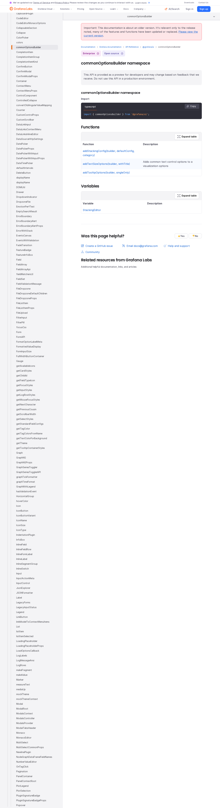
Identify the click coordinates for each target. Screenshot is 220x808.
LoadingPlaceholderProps (30, 646)
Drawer (20, 192)
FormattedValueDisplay (28, 346)
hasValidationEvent (26, 491)
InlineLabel (21, 559)
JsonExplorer (23, 588)
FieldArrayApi (23, 269)
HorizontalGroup (25, 496)
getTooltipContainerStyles (30, 448)
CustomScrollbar (25, 119)
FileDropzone (23, 288)
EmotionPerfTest (25, 206)
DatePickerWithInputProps (30, 158)
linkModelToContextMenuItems (32, 621)
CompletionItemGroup (28, 57)
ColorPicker (22, 37)
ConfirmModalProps (27, 76)
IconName (21, 520)
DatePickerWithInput (27, 153)
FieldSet (20, 279)
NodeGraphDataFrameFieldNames (34, 757)
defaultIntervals (24, 168)
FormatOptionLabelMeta (29, 341)
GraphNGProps (24, 462)
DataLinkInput (23, 124)
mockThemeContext (27, 699)
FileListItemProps (25, 308)
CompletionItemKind (27, 61)
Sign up (204, 9)
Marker (20, 679)
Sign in (189, 9)
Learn (113, 9)
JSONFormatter (24, 592)
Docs (126, 9)
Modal (19, 703)
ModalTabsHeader (26, 728)
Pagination (22, 771)
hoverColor (22, 501)
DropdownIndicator (26, 197)
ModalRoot (22, 708)
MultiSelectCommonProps (30, 747)
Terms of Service (41, 2)
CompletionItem (24, 52)
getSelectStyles (24, 419)
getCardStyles (24, 370)
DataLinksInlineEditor (27, 134)
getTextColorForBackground (31, 438)
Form (18, 332)
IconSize (20, 525)
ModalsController (25, 718)
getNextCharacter (26, 404)
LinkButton (22, 617)
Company (138, 9)
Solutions (65, 9)
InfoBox (20, 539)
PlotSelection (23, 790)
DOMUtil (20, 187)
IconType (21, 530)
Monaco (20, 732)
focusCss (21, 327)
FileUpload (22, 312)
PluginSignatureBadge (28, 795)
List (18, 626)
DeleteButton (23, 172)
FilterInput (21, 317)
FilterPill (20, 322)
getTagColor (23, 428)
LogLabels (21, 655)
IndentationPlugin (25, 534)
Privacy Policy (62, 2)
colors (19, 42)
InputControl (23, 583)
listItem (20, 631)
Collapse (20, 32)
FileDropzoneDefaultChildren (31, 293)
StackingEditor (92, 210)
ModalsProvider (24, 723)
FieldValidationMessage (28, 283)
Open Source (95, 9)
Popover (20, 805)
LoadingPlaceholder (26, 641)
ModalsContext (24, 713)
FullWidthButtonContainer (30, 356)
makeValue (21, 674)
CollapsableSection (26, 28)
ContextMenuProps (26, 90)
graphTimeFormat (25, 481)
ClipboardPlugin (24, 13)
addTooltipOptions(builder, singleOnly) (106, 172)
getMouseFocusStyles (28, 399)
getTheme (21, 443)
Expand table (189, 136)
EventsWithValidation (27, 240)
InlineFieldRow (23, 549)
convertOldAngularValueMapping (34, 105)
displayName (23, 177)
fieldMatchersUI (24, 274)
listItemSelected (24, 636)
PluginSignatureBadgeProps (31, 800)
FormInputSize (23, 351)
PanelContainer (24, 776)
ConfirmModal (23, 71)
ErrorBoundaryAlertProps (29, 225)
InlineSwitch (22, 568)
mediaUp (21, 689)
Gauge (19, 361)
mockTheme (22, 694)
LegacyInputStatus (26, 607)
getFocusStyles (24, 385)
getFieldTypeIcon (25, 380)
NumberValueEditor (26, 761)
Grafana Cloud (45, 9)
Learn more (141, 2)
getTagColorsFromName (29, 433)
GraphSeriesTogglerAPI (28, 472)
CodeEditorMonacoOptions (31, 23)
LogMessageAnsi (25, 660)
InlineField (21, 544)
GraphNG (21, 457)
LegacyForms (23, 602)
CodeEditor (22, 18)
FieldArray (21, 264)
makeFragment (24, 670)
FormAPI (20, 337)
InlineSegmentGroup (27, 563)
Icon (18, 505)
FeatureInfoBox (24, 254)
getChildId (21, 375)
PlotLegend (22, 786)
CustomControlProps (27, 114)
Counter (20, 110)
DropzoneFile (23, 201)
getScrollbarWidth (26, 414)
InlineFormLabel (24, 554)
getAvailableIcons (25, 365)
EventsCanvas (23, 235)
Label (19, 597)
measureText (23, 684)
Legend (20, 612)
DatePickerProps (25, 148)
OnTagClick (22, 766)
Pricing (80, 9)
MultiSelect (22, 742)
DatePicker (22, 143)
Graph (19, 452)
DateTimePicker (24, 163)
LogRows (21, 665)
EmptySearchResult (26, 211)
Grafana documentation (110, 47)
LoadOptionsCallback (27, 650)
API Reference (132, 47)
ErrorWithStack (24, 230)
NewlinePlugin (23, 752)
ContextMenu (23, 85)
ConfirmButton (24, 66)
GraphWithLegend (25, 486)
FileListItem (22, 303)
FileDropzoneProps (26, 298)
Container (21, 81)
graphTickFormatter (26, 477)
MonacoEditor (23, 737)
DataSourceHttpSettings (29, 139)
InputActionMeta (25, 578)
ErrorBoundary (24, 216)
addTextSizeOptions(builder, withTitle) (106, 163)
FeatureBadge (23, 250)
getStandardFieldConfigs (29, 423)
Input (19, 573)
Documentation (88, 47)
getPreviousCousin (26, 409)
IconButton (22, 510)
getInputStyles (24, 390)
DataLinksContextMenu (28, 129)
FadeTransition (24, 245)
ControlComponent (26, 95)
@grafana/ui (148, 47)
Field (18, 259)
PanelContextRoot (26, 781)
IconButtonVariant (26, 515)
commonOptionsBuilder (28, 47)
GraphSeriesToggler (26, 467)
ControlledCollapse (26, 100)
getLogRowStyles (25, 394)
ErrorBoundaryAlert (26, 221)
